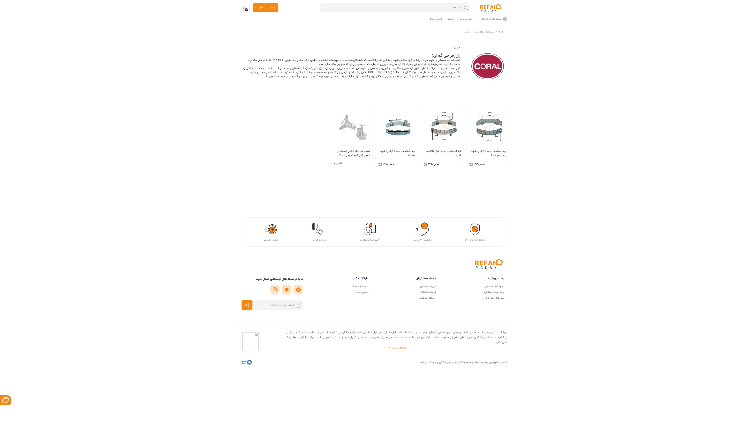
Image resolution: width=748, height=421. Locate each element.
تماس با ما (362, 292)
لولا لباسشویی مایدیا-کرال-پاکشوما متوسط (397, 153)
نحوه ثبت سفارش (495, 286)
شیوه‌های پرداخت (495, 298)
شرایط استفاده (428, 292)
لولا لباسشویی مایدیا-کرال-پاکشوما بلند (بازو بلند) (488, 153)
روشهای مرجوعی (427, 298)
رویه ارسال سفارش (494, 292)
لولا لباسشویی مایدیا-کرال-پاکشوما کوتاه (443, 153)
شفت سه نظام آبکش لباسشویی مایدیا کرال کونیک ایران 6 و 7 (353, 153)
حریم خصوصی (428, 286)
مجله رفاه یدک (360, 286)
